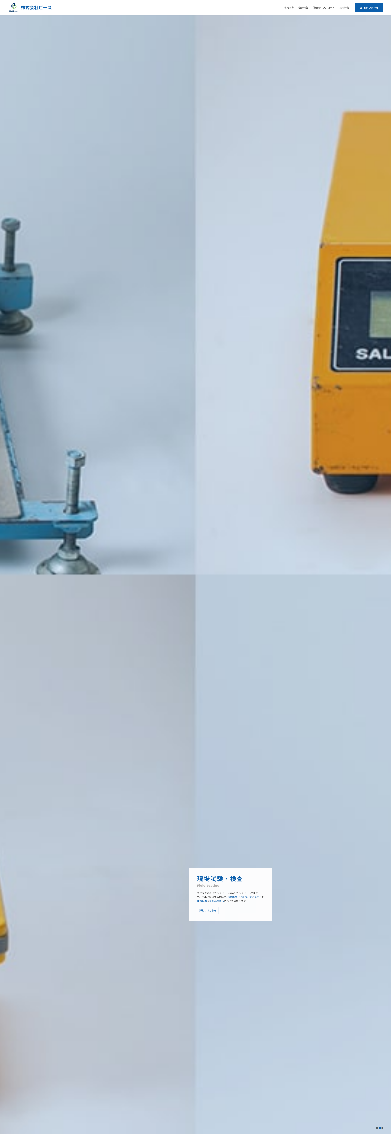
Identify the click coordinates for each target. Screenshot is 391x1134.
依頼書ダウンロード (324, 7)
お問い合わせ (371, 7)
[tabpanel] (195, 574)
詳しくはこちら (207, 910)
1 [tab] (377, 1128)
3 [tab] (382, 1128)
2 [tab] (380, 1128)
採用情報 (344, 7)
